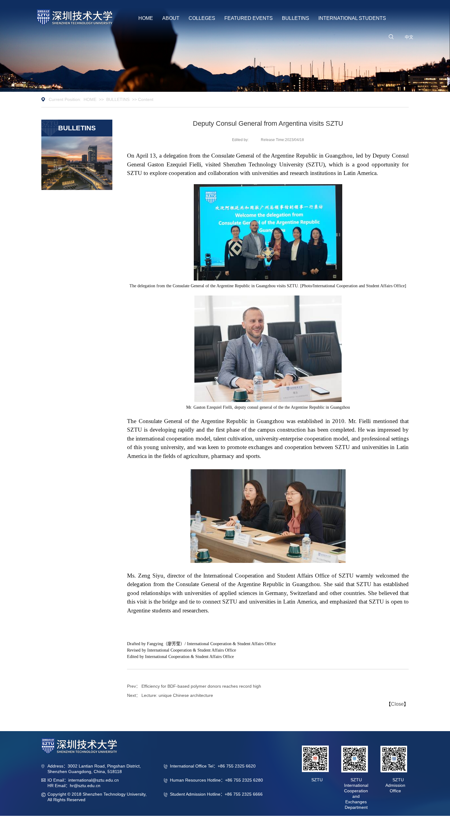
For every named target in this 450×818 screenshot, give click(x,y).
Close (397, 704)
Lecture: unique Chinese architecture (177, 695)
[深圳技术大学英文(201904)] (74, 17)
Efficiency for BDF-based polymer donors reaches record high (201, 686)
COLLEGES (202, 18)
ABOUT (170, 18)
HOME (145, 18)
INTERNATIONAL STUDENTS (352, 18)
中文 (409, 37)
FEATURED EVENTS (248, 18)
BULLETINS (295, 18)
